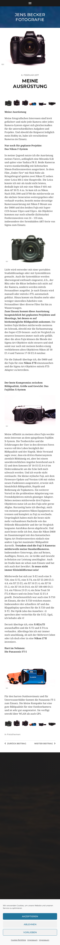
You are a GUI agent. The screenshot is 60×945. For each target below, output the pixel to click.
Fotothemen (14, 734)
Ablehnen (30, 924)
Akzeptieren (30, 916)
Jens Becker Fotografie (30, 17)
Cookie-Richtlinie (18, 940)
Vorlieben (30, 932)
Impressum (32, 940)
